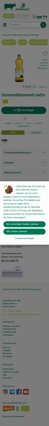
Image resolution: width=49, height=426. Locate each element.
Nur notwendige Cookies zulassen (22, 224)
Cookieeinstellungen (24, 238)
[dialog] (24, 213)
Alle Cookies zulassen (16, 231)
